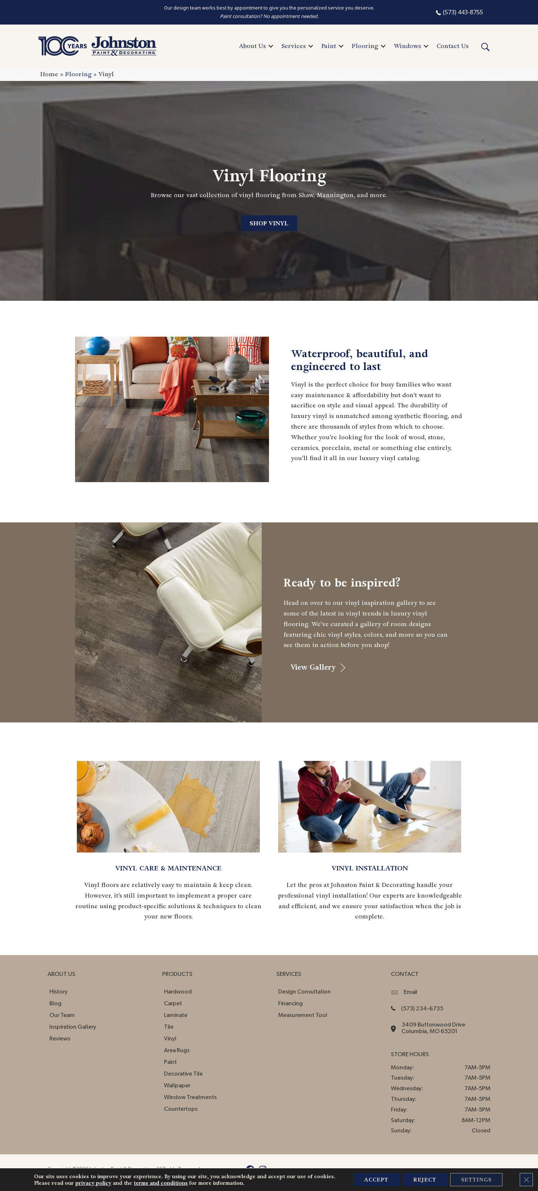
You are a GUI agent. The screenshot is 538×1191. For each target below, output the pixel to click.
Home (49, 74)
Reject (424, 1179)
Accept (376, 1179)
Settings (476, 1179)
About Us (252, 46)
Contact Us (452, 46)
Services (293, 46)
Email (410, 992)
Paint (328, 46)
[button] (271, 46)
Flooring (365, 46)
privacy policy (93, 1183)
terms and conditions (161, 1183)
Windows (407, 46)
